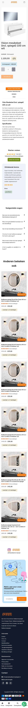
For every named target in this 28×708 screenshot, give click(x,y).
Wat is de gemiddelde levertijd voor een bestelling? (12, 222)
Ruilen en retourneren (7, 666)
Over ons (4, 638)
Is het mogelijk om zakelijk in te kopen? (11, 248)
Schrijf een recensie (14, 159)
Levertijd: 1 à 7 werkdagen (9, 400)
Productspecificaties (14, 91)
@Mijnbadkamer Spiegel (14, 553)
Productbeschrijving (14, 88)
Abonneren (21, 599)
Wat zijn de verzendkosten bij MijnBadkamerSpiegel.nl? (11, 216)
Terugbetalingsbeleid (7, 647)
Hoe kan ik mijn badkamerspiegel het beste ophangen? (12, 235)
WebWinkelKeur (5, 643)
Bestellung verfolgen (7, 651)
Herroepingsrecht (6, 664)
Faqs (14, 97)
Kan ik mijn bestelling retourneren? (12, 229)
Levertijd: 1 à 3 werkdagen (9, 310)
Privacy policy (5, 661)
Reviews (14, 94)
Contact (4, 641)
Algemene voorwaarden (8, 659)
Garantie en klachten (7, 649)
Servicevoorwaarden (7, 645)
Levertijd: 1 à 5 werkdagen (9, 445)
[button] (3, 2)
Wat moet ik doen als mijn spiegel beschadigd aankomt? (12, 241)
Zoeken (3, 636)
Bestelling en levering (7, 668)
